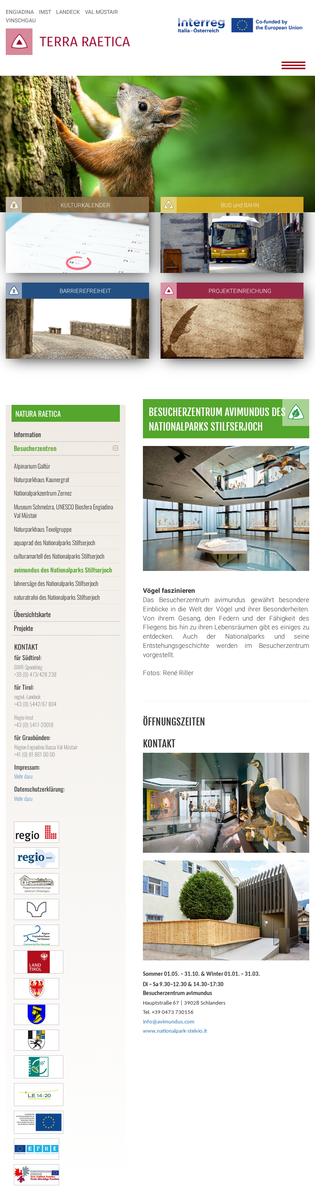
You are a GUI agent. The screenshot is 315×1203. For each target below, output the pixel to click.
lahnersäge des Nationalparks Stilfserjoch (56, 583)
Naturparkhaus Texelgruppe (42, 529)
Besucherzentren (35, 448)
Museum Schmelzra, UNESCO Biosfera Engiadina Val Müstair (63, 511)
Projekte (23, 628)
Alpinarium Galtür (32, 466)
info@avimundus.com (168, 1022)
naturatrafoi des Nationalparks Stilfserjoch (57, 597)
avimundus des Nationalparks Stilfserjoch (63, 569)
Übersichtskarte (32, 614)
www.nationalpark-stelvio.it (175, 1031)
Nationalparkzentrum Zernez (42, 493)
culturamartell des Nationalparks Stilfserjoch (59, 556)
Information (27, 434)
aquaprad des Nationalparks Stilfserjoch (54, 542)
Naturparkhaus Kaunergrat (41, 479)
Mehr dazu (23, 776)
